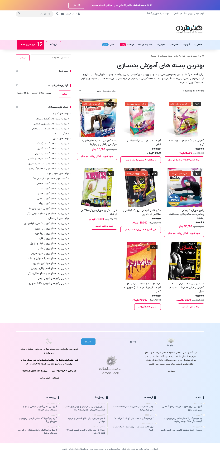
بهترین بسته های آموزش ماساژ (52, 193)
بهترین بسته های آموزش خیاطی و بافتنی (47, 158)
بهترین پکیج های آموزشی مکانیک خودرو (48, 283)
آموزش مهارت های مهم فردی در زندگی (49, 178)
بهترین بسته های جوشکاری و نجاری (50, 263)
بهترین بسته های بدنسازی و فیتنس (50, 123)
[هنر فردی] (189, 28)
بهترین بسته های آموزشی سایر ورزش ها (48, 208)
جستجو (22, 58)
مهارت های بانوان (188, 56)
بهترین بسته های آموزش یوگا (53, 203)
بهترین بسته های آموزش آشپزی (52, 148)
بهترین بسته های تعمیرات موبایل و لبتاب (47, 258)
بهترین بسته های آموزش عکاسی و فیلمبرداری (45, 223)
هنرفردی (171, 371)
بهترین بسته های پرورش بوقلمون (51, 233)
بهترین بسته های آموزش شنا (53, 188)
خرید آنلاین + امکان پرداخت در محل (184, 160)
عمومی (162, 44)
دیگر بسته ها (60, 133)
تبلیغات (127, 44)
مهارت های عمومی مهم (58, 173)
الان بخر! (76, 5)
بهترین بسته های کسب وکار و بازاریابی (49, 268)
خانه (200, 56)
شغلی (199, 44)
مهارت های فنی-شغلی (58, 218)
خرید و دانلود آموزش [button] (104, 226)
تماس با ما (45, 378)
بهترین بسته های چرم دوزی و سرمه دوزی (47, 163)
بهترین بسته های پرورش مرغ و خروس (48, 253)
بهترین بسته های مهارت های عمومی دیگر (47, 213)
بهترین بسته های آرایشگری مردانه (51, 118)
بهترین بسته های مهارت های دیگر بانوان (48, 168)
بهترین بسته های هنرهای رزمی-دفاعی (49, 128)
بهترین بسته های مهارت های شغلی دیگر (47, 273)
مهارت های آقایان (61, 113)
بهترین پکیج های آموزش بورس (52, 278)
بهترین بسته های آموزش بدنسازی (51, 153)
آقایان (187, 44)
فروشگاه (53, 44)
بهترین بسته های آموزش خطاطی (51, 183)
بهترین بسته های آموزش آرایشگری (51, 143)
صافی (64, 94)
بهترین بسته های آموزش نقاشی (52, 198)
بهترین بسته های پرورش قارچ (53, 238)
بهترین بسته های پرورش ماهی (52, 248)
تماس (109, 44)
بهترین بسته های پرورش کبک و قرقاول (48, 243)
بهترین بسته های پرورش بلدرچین (51, 228)
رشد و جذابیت (146, 44)
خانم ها (175, 44)
